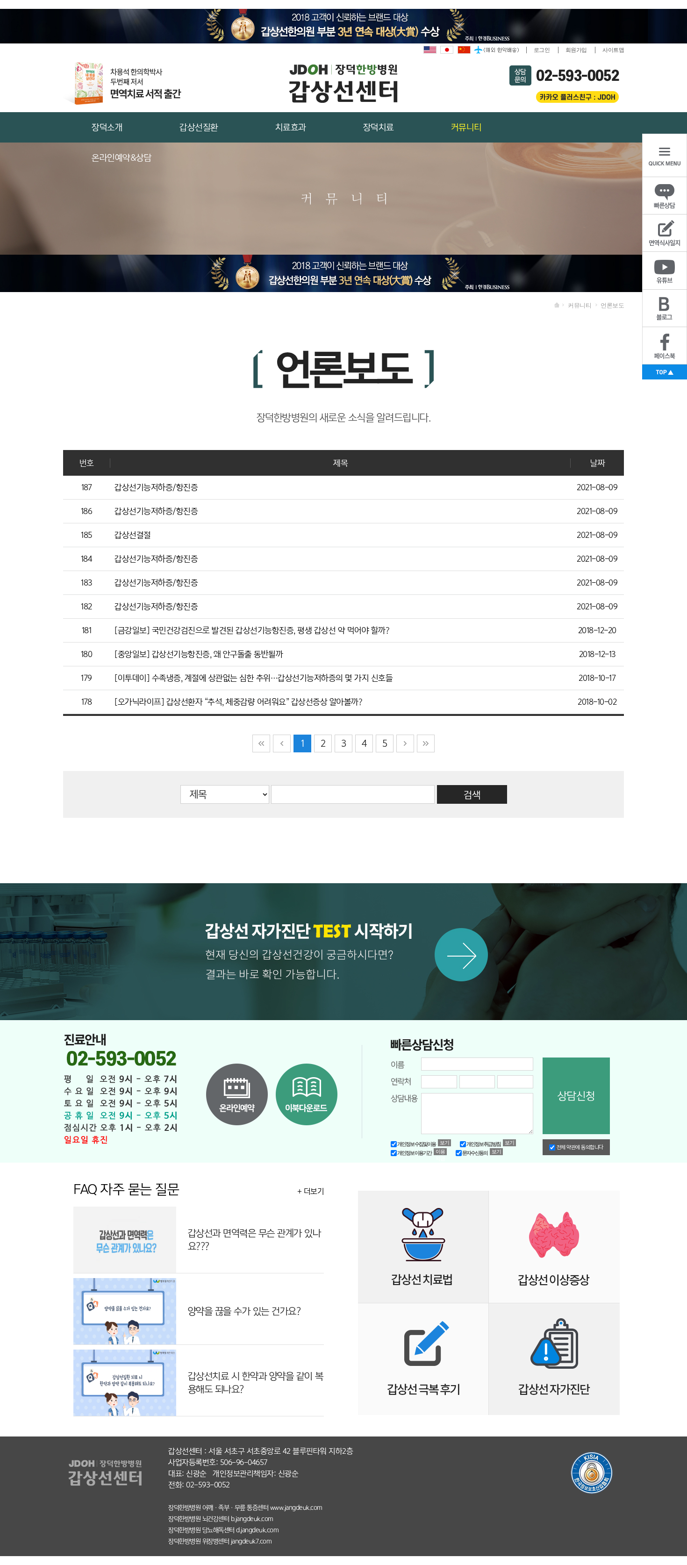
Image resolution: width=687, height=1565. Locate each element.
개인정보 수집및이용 (416, 1144)
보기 (445, 1142)
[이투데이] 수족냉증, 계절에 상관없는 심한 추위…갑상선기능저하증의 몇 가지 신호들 (253, 678)
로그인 (542, 50)
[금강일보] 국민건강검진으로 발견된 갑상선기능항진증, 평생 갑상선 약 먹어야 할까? (251, 630)
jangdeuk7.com (251, 1541)
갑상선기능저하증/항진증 (156, 487)
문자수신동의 (474, 1153)
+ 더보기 (310, 1191)
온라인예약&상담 (121, 158)
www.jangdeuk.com (296, 1507)
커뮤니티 (466, 127)
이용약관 (440, 1152)
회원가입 (576, 50)
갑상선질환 (198, 127)
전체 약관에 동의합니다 (579, 1147)
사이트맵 (613, 50)
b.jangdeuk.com (252, 1518)
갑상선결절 (132, 535)
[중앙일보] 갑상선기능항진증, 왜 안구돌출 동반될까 (198, 654)
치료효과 (290, 127)
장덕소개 (107, 127)
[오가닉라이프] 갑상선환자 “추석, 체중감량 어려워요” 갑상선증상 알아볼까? (238, 702)
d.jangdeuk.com (257, 1530)
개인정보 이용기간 (414, 1153)
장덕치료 (378, 127)
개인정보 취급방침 (483, 1144)
